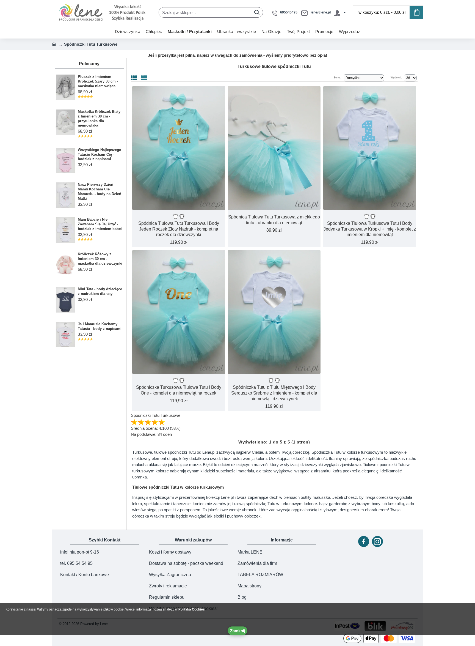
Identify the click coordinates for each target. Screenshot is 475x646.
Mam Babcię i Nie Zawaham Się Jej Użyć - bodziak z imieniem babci (100, 224)
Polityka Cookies (191, 609)
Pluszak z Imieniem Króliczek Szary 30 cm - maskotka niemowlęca (98, 81)
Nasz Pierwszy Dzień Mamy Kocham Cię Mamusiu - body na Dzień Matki (99, 191)
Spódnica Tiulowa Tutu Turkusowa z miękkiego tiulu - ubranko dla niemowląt (274, 220)
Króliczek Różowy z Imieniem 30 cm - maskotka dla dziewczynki (100, 258)
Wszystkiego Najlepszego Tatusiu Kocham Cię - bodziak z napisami (99, 154)
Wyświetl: (396, 77)
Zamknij (237, 630)
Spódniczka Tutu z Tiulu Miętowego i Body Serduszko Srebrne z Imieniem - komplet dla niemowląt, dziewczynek (274, 393)
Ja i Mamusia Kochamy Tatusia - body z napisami (99, 326)
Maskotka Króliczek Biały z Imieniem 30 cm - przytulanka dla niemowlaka (99, 119)
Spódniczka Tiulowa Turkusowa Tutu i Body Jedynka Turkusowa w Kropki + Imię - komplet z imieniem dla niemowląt (370, 229)
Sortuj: (337, 77)
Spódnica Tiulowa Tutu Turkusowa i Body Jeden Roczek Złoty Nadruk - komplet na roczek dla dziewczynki (178, 229)
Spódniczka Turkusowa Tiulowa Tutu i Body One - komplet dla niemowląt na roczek (178, 390)
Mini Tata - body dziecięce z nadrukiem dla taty (100, 291)
